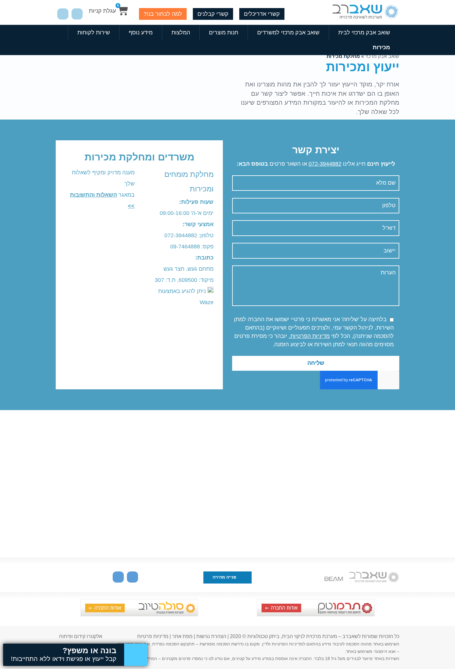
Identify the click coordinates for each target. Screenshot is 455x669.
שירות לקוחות (93, 32)
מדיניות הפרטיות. (309, 336)
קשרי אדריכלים (262, 14)
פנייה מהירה (225, 577)
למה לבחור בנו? (163, 14)
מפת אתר (182, 636)
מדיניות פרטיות (152, 636)
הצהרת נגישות (211, 636)
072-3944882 (325, 164)
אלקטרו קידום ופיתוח (80, 636)
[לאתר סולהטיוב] (139, 614)
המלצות (180, 32)
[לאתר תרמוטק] (316, 614)
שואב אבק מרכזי (382, 56)
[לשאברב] (365, 12)
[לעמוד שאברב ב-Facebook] (62, 14)
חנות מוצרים (223, 32)
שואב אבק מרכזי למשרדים (288, 32)
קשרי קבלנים (212, 14)
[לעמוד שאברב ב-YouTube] (77, 14)
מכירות (381, 47)
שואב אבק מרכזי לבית (364, 32)
